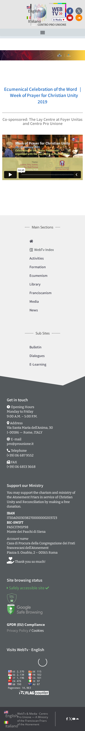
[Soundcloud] (78, 17)
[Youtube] (69, 17)
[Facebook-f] (69, 10)
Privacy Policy (17, 630)
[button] (42, 32)
